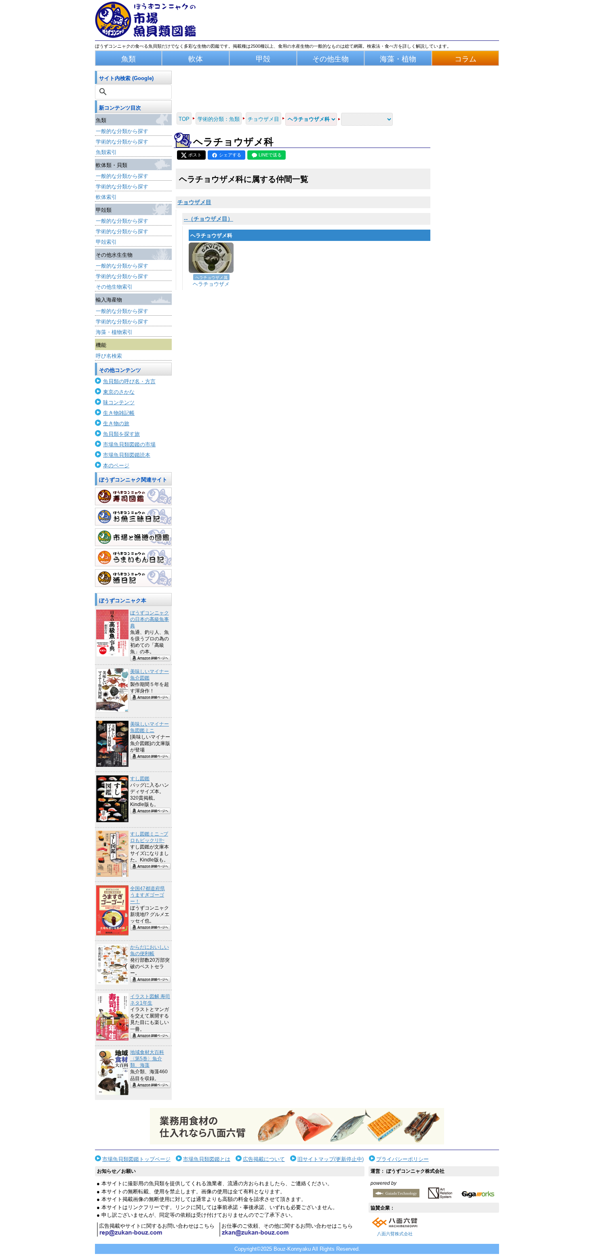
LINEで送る (270, 154)
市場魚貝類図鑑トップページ (136, 1159)
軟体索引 (106, 197)
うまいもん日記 (133, 557)
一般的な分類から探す (122, 131)
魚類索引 (106, 152)
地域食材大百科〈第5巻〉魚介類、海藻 (147, 1058)
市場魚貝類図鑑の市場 (129, 444)
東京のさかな (119, 392)
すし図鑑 (140, 778)
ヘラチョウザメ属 (211, 277)
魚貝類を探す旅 (121, 434)
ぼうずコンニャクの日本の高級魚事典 (149, 619)
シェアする (230, 154)
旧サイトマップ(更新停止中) (330, 1159)
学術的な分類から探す (122, 142)
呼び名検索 (109, 356)
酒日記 (133, 578)
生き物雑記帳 (119, 413)
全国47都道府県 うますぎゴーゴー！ (147, 895)
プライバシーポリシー (402, 1159)
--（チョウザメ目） (208, 218)
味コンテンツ (119, 402)
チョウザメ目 (194, 202)
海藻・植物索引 (114, 332)
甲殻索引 (106, 242)
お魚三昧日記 (133, 517)
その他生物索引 (114, 287)
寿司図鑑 (133, 496)
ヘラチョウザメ (211, 284)
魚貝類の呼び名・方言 (129, 381)
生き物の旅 (116, 423)
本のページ (116, 465)
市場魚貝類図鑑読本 (126, 455)
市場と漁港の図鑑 (133, 537)
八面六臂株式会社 (395, 1233)
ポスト (195, 154)
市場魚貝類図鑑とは (206, 1159)
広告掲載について (264, 1159)
